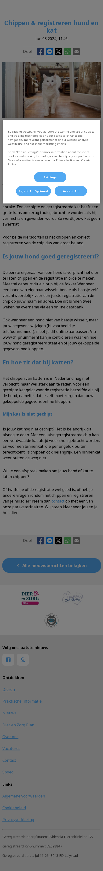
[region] (52, 161)
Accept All (71, 191)
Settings (50, 177)
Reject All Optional (33, 191)
